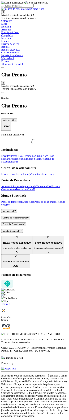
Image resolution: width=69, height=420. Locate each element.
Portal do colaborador (45, 201)
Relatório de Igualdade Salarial (26, 158)
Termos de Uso (44, 186)
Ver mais (5, 304)
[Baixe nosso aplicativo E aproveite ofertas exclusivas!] (48, 252)
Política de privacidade (24, 186)
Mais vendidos (9, 120)
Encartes (5, 156)
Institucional (8, 211)
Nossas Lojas (16, 156)
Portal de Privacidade (12, 224)
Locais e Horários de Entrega (16, 174)
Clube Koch (28, 201)
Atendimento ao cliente (42, 174)
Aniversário (7, 186)
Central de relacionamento (15, 218)
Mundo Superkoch (11, 231)
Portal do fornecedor (11, 201)
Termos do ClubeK (25, 189)
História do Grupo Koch (35, 156)
